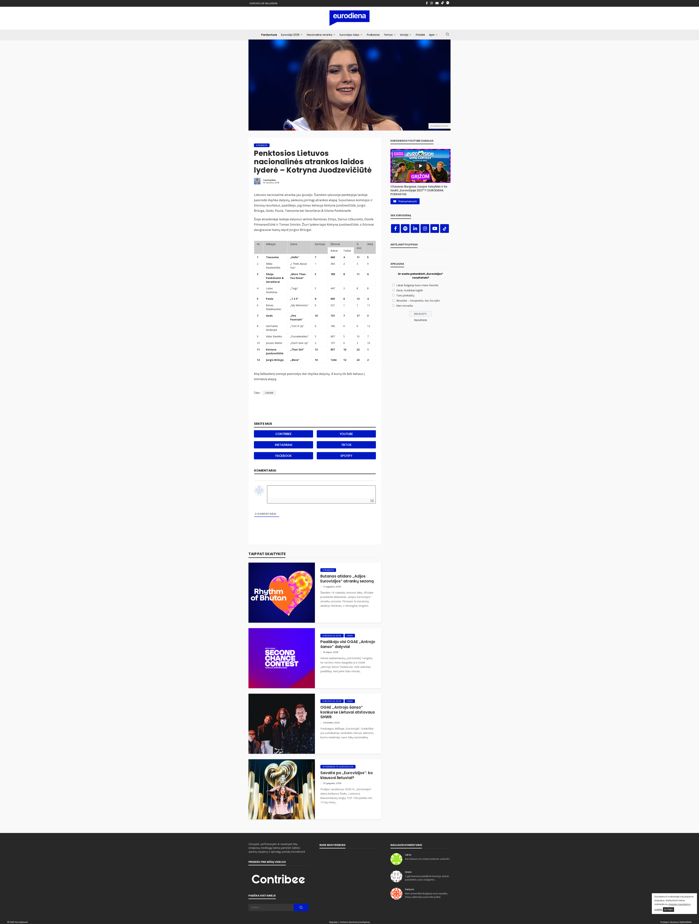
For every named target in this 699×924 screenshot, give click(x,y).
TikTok (346, 445)
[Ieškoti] (447, 34)
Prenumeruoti (407, 201)
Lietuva (269, 392)
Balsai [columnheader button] (334, 250)
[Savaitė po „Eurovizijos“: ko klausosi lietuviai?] (281, 789)
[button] (420, 189)
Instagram (283, 445)
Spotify (346, 456)
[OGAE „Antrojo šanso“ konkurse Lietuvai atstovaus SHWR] (281, 724)
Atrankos (261, 145)
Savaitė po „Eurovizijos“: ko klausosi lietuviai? (346, 775)
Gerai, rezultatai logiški (409, 290)
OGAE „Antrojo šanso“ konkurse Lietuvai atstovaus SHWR (347, 712)
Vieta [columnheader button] (370, 244)
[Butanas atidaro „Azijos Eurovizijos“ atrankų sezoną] (281, 593)
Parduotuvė (269, 35)
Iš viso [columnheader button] (359, 246)
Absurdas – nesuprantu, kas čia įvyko (418, 300)
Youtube (346, 434)
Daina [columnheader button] (293, 244)
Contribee (283, 434)
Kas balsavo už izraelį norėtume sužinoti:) (427, 858)
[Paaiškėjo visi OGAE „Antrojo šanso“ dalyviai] (281, 658)
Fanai (350, 635)
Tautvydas (269, 180)
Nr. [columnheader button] (258, 244)
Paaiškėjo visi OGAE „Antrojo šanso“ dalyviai (347, 644)
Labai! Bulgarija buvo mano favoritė (417, 285)
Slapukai (333, 922)
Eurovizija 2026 (290, 35)
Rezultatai (420, 320)
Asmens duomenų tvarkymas (355, 922)
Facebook (283, 456)
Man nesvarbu (404, 305)
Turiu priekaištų (405, 295)
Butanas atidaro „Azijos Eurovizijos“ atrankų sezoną (347, 579)
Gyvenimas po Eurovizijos (338, 766)
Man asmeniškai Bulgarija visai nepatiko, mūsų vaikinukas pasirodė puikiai (426, 895)
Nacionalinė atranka (319, 35)
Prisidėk (420, 35)
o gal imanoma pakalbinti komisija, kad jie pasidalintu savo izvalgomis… (427, 878)
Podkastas (373, 35)
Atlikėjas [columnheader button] (271, 244)
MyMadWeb (686, 922)
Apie (432, 35)
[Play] (420, 165)
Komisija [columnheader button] (320, 244)
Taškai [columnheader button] (347, 250)
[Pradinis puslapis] (349, 18)
